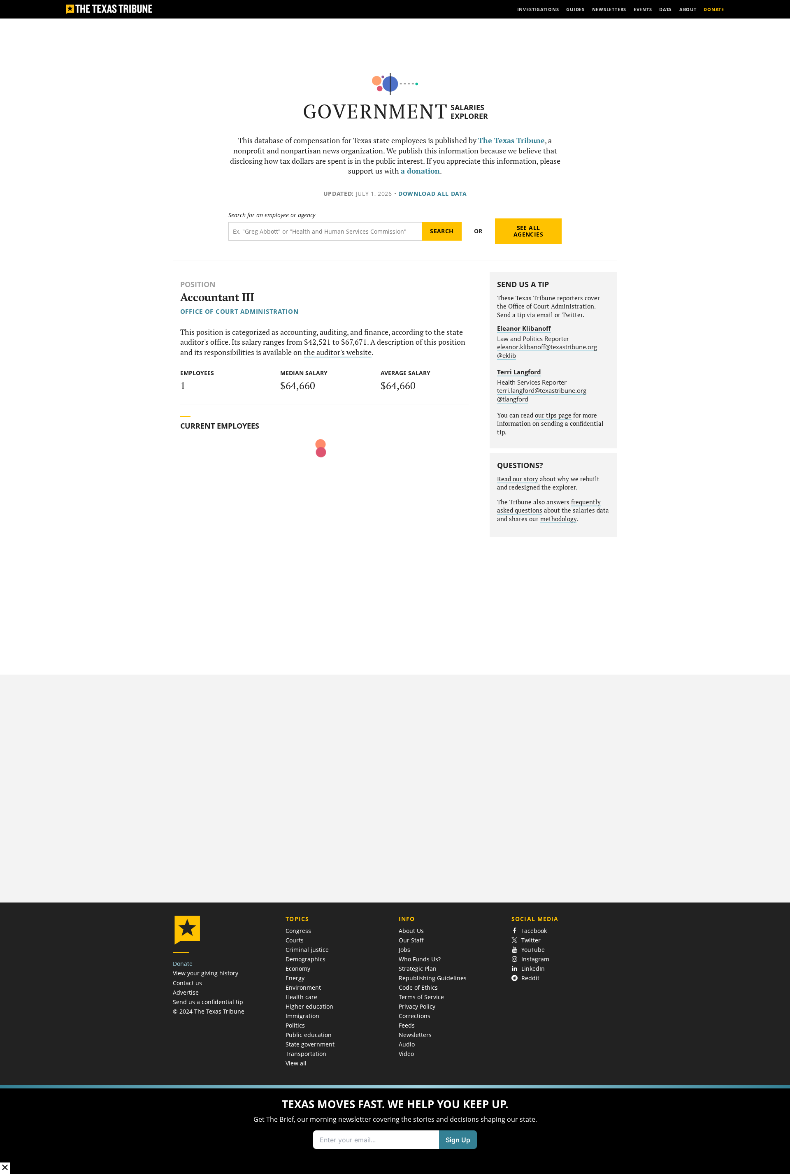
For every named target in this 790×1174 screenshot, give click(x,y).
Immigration (302, 1016)
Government (375, 111)
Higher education (309, 1006)
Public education (309, 1035)
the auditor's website (338, 352)
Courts (295, 940)
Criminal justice (307, 950)
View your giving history (205, 973)
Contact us (187, 983)
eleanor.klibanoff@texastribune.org (547, 347)
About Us (411, 931)
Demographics (305, 959)
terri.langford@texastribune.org (541, 390)
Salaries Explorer (469, 111)
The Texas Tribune (511, 140)
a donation (420, 171)
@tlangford (512, 399)
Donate (183, 964)
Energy (295, 978)
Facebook (534, 931)
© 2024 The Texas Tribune (208, 1011)
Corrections (414, 1016)
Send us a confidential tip (208, 1002)
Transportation (306, 1054)
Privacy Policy (417, 1006)
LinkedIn (533, 968)
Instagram (535, 959)
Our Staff (411, 940)
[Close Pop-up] (5, 1168)
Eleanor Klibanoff (524, 328)
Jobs (404, 950)
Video (406, 1054)
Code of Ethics (418, 987)
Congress (298, 931)
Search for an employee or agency (271, 215)
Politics (295, 1025)
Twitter (531, 940)
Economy (298, 968)
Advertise (186, 992)
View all (296, 1063)
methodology (558, 519)
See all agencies (528, 231)
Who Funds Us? (420, 959)
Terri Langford (519, 372)
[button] (395, 1129)
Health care (301, 997)
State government (310, 1044)
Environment (303, 987)
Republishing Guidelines (433, 978)
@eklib (506, 355)
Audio (407, 1044)
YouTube (533, 950)
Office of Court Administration (239, 311)
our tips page (553, 415)
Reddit (530, 978)
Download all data (432, 193)
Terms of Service (421, 997)
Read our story (517, 479)
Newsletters (415, 1035)
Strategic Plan (418, 968)
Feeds (407, 1025)
